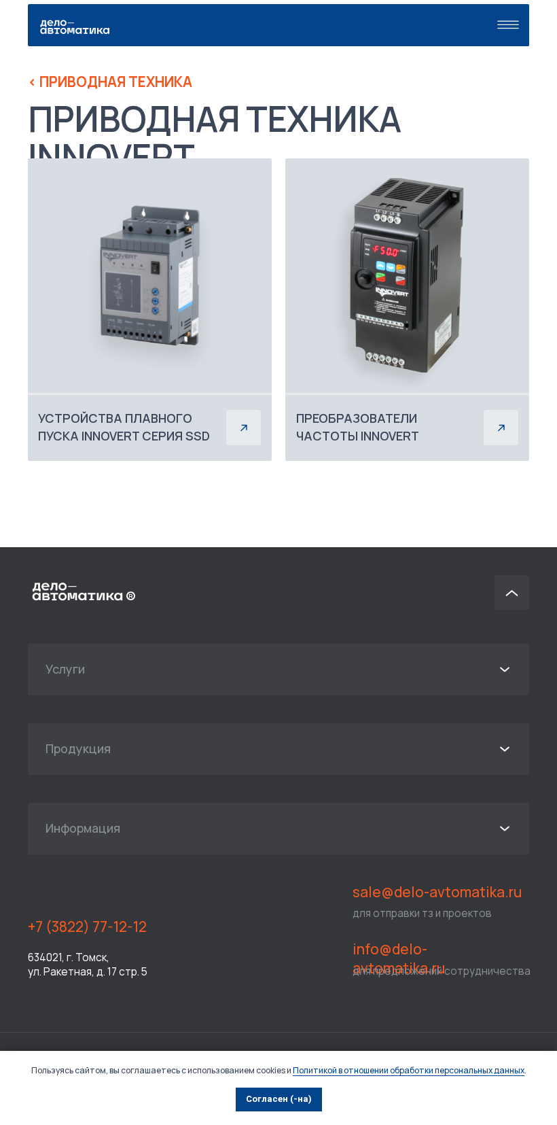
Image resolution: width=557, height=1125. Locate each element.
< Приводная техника (110, 81)
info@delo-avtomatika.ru (399, 958)
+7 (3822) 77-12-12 (87, 926)
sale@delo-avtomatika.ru (437, 891)
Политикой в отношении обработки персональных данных (408, 1070)
